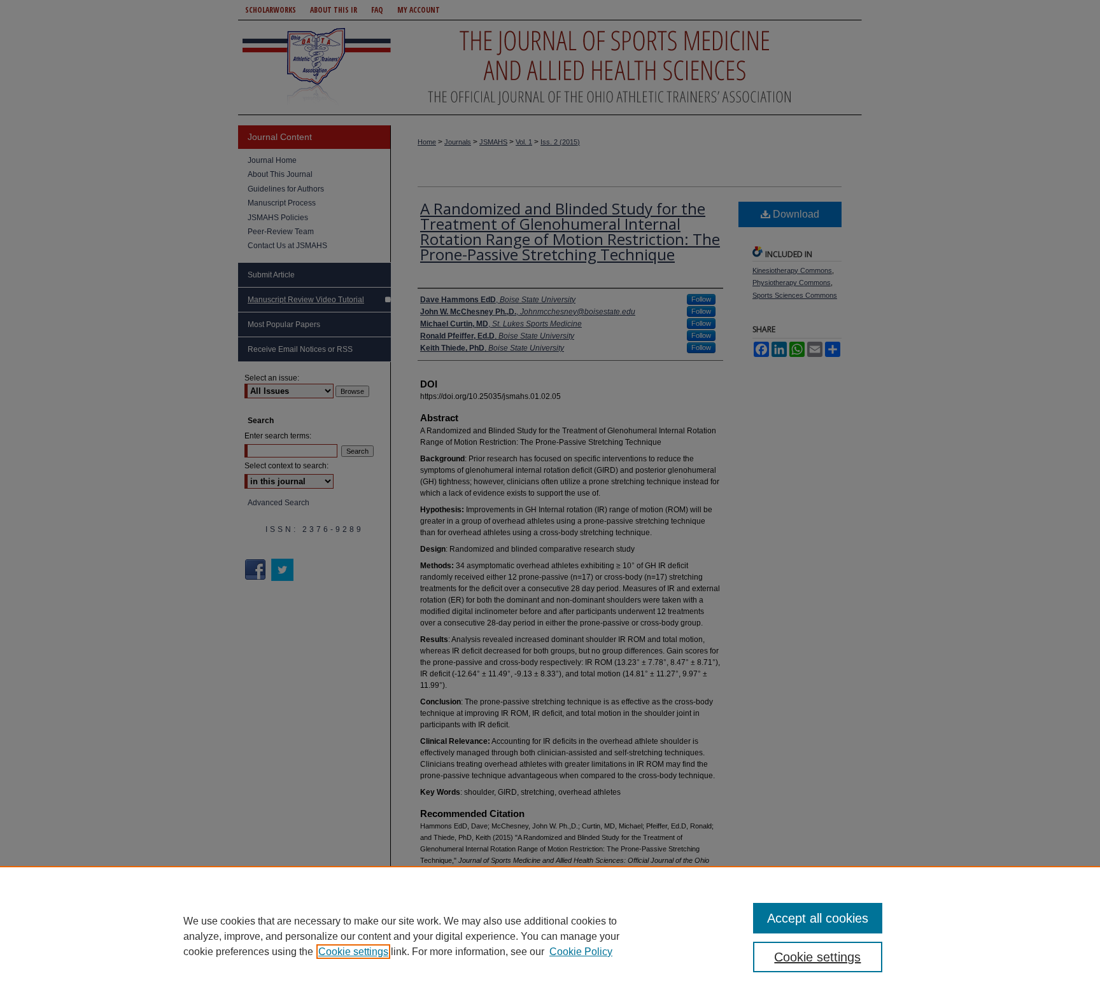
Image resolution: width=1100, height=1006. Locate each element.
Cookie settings (353, 951)
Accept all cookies (817, 918)
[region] (550, 936)
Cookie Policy (580, 951)
